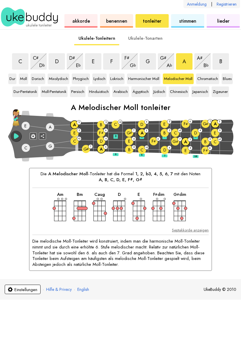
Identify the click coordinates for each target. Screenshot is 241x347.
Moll (24, 78)
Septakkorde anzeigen (190, 230)
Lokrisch (116, 78)
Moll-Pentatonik (54, 90)
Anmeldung (197, 4)
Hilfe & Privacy (59, 289)
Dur (12, 78)
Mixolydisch (58, 78)
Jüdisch (159, 90)
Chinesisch (179, 90)
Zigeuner (220, 90)
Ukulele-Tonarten (145, 38)
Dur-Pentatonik (25, 90)
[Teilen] (42, 135)
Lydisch (99, 78)
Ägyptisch (141, 90)
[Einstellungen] (33, 135)
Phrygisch (81, 78)
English (83, 289)
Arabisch (120, 90)
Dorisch (38, 78)
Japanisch (200, 90)
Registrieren (227, 4)
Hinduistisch (99, 90)
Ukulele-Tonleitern (96, 38)
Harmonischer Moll (143, 78)
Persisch (77, 90)
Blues (228, 78)
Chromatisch (207, 78)
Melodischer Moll (178, 78)
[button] (16, 136)
